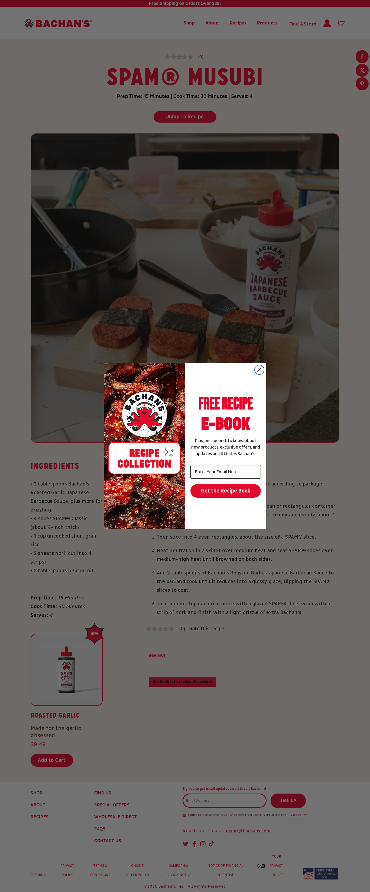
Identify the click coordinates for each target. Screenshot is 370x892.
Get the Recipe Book (226, 491)
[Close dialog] (259, 370)
